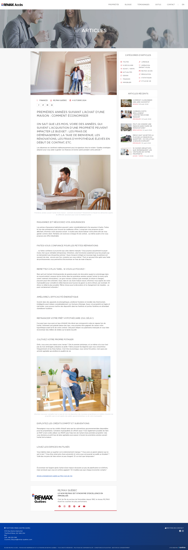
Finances (43, 100)
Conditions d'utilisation (102, 547)
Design (125, 75)
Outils (158, 4)
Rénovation (146, 74)
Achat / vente (128, 69)
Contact (171, 4)
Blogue (128, 4)
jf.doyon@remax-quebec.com (21, 539)
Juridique (145, 62)
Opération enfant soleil (144, 66)
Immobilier (127, 82)
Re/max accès (147, 71)
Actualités (127, 72)
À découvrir (128, 65)
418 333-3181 (12, 537)
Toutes (126, 62)
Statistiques (146, 78)
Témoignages (143, 4)
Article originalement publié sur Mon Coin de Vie (54, 476)
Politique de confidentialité (83, 547)
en (183, 4)
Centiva (181, 547)
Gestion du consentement (121, 547)
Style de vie (146, 81)
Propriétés (113, 4)
